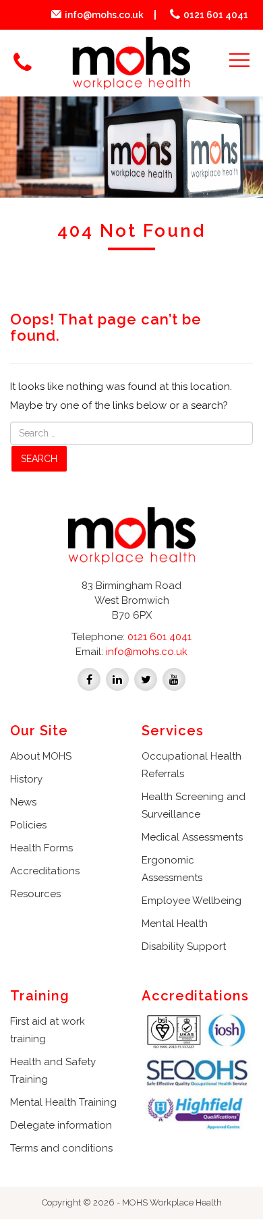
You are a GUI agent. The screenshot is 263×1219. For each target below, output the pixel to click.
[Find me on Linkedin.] (117, 679)
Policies (28, 825)
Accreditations (45, 871)
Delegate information (61, 1125)
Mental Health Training (63, 1102)
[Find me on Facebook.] (89, 679)
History (26, 779)
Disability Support (184, 946)
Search (39, 458)
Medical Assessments (192, 837)
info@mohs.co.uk (104, 14)
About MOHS (40, 756)
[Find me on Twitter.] (145, 679)
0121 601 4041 (215, 14)
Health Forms (41, 848)
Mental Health (175, 923)
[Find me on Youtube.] (174, 679)
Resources (35, 894)
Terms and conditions (61, 1148)
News (23, 802)
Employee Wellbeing (191, 901)
